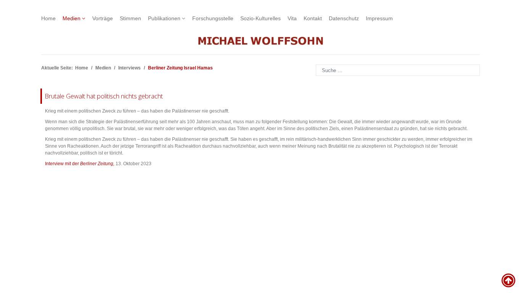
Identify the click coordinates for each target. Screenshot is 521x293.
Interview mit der (79, 163)
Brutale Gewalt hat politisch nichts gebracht (104, 96)
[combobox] (398, 70)
